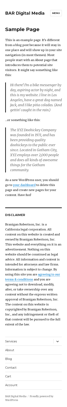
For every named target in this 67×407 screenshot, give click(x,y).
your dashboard (24, 185)
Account (11, 385)
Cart (8, 376)
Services (11, 341)
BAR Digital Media (25, 13)
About (9, 350)
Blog (8, 359)
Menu (56, 13)
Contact (11, 367)
